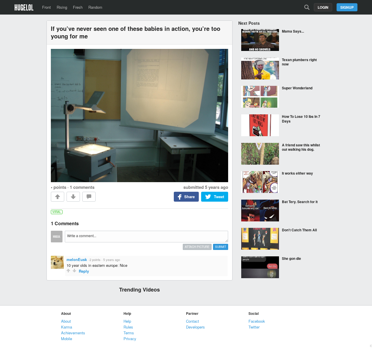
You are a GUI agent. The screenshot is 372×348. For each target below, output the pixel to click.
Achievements (73, 332)
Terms (129, 332)
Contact (192, 321)
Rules (128, 327)
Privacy (130, 338)
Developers (195, 327)
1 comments (82, 187)
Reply (84, 271)
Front (46, 7)
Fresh (78, 7)
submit (220, 247)
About (66, 321)
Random (95, 7)
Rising (62, 7)
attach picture (197, 247)
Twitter (254, 327)
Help (127, 321)
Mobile (66, 338)
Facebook (256, 321)
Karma (66, 327)
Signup (347, 7)
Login (323, 7)
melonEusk (77, 259)
